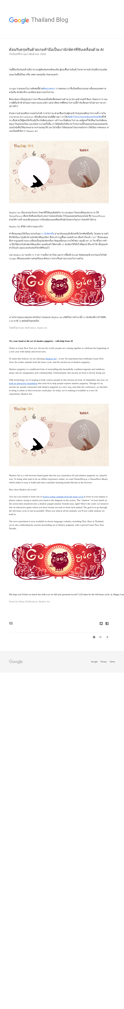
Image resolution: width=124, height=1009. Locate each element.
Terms (112, 662)
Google (94, 662)
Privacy (104, 662)
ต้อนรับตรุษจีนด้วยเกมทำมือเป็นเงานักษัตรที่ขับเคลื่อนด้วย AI (56, 49)
